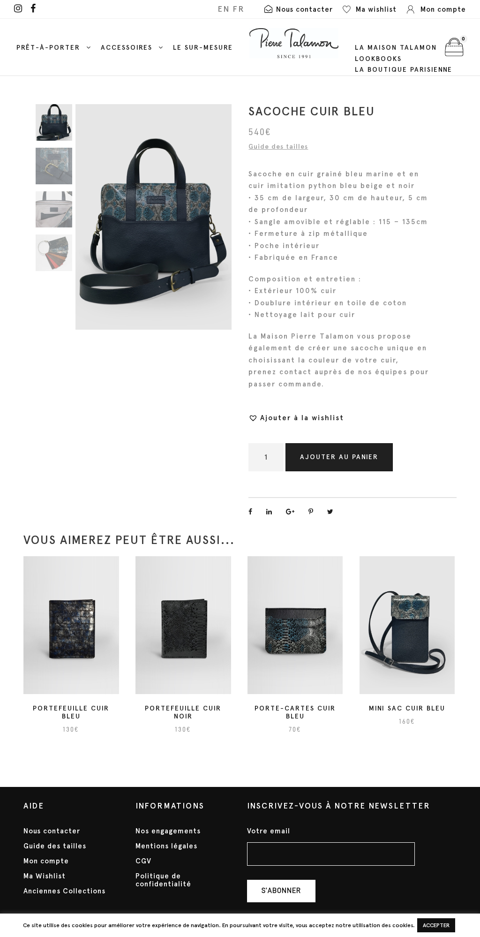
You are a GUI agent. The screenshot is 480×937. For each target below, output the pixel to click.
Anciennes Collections (64, 891)
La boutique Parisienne (403, 70)
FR (238, 9)
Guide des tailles (278, 147)
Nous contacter (51, 831)
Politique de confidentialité (163, 880)
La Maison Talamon (396, 48)
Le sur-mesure (203, 48)
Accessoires (126, 48)
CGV (143, 861)
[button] (296, 417)
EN (224, 9)
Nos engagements (168, 831)
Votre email (268, 831)
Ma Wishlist (44, 876)
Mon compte (46, 861)
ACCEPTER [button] (436, 925)
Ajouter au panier (339, 457)
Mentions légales (166, 846)
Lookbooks (378, 59)
